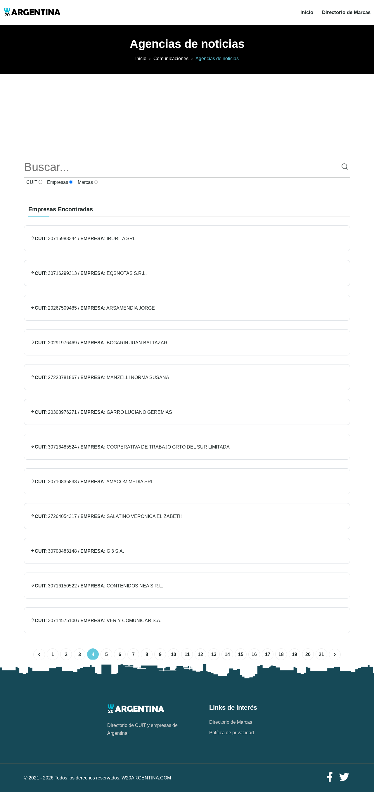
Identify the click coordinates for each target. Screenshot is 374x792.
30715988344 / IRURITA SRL (85, 238)
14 (227, 654)
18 (281, 654)
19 (294, 654)
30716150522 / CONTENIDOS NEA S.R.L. (99, 585)
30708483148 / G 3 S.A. (79, 551)
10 (173, 654)
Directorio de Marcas (346, 12)
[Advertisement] (187, 115)
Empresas (57, 182)
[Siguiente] (335, 654)
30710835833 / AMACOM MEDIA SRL (94, 481)
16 (254, 654)
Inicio (306, 12)
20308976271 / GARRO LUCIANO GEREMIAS (103, 412)
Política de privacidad (231, 732)
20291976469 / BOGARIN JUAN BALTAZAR (101, 342)
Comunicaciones (170, 58)
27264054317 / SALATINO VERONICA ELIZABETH (109, 516)
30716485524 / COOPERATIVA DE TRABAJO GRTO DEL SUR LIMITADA (132, 446)
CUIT (31, 182)
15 (240, 654)
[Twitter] (344, 777)
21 (321, 654)
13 (214, 654)
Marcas (84, 182)
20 (308, 654)
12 (200, 654)
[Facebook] (329, 777)
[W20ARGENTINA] (32, 12)
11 (187, 654)
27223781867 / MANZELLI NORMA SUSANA (102, 377)
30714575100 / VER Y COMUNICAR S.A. (98, 620)
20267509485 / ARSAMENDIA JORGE (95, 308)
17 (267, 654)
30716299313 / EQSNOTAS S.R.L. (91, 273)
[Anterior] (39, 654)
